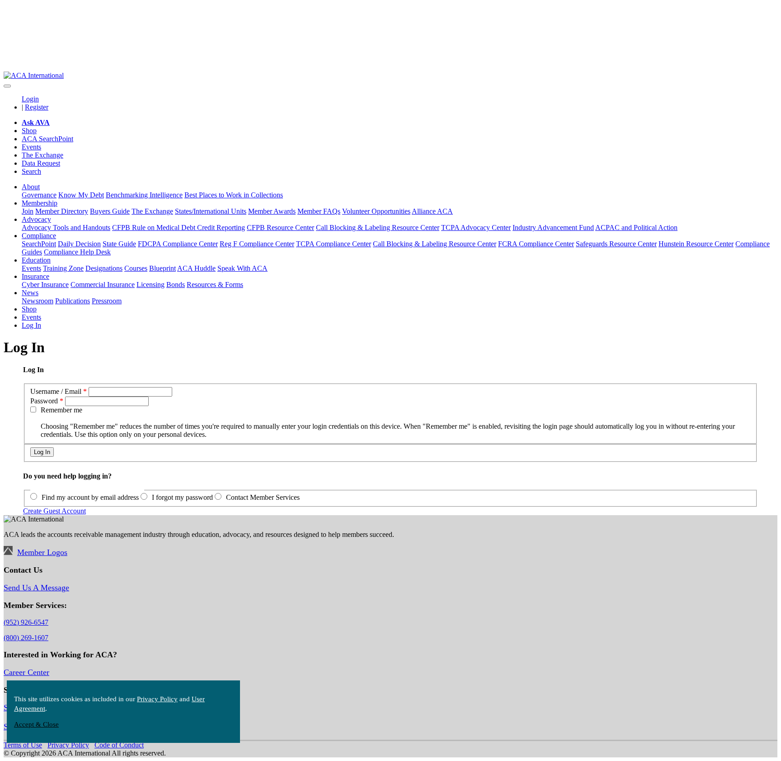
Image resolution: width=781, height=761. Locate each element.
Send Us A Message (36, 587)
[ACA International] (34, 75)
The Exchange (42, 155)
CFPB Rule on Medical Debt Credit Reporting (178, 227)
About (31, 187)
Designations (103, 268)
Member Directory (61, 211)
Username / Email (55, 391)
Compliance (39, 235)
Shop (29, 130)
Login (30, 99)
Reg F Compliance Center (257, 244)
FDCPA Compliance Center (178, 244)
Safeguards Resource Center (616, 244)
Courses (135, 268)
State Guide (119, 244)
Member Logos (42, 552)
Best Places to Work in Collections (233, 195)
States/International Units (210, 211)
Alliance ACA (432, 211)
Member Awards (272, 211)
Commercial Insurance (103, 284)
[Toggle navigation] (7, 86)
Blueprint (162, 268)
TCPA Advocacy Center (476, 227)
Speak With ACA (242, 268)
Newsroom (37, 301)
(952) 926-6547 (26, 622)
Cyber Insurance (45, 284)
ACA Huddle (196, 268)
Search (31, 171)
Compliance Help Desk (77, 252)
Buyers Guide (110, 211)
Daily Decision (79, 244)
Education (36, 260)
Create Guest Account (54, 511)
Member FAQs (318, 211)
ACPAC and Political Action (636, 227)
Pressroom (107, 301)
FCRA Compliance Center (536, 244)
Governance (39, 195)
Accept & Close (36, 724)
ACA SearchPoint (47, 139)
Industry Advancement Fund (553, 227)
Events (31, 147)
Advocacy (36, 219)
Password (44, 401)
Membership (39, 203)
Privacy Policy (157, 699)
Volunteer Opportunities (376, 211)
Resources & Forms (215, 284)
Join (27, 211)
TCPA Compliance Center (333, 244)
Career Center (26, 672)
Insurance (35, 276)
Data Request (41, 163)
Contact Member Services (263, 497)
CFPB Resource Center (280, 227)
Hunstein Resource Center (696, 244)
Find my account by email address (90, 497)
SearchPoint (39, 244)
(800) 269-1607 (26, 637)
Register (36, 107)
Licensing (150, 284)
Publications (72, 301)
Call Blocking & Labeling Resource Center (377, 227)
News (30, 293)
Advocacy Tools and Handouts (66, 227)
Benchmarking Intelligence (144, 195)
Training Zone (63, 268)
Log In (31, 325)
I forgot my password (182, 497)
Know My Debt (81, 195)
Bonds (175, 284)
